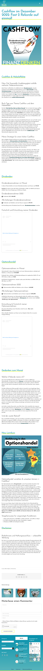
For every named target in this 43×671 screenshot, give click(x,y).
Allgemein (8, 568)
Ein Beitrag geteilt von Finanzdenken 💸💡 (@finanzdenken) (17, 250)
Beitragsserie (18, 409)
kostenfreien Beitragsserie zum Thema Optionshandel (22, 157)
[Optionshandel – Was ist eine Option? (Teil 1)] (16, 660)
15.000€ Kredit (30, 130)
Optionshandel (30, 89)
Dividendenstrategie (6, 91)
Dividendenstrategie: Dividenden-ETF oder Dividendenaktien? (23, 655)
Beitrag (21, 381)
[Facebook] (2, 655)
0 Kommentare (13, 568)
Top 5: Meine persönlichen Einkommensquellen (23, 643)
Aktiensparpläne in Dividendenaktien (18, 141)
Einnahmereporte (28, 88)
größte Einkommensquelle (18, 97)
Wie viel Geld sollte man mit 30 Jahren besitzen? (23, 649)
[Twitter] (4, 655)
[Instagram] (7, 655)
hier (16, 94)
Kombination (26, 94)
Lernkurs (28, 409)
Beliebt (21, 638)
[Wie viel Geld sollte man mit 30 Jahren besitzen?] (16, 649)
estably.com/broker (25, 518)
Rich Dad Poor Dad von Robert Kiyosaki (15, 108)
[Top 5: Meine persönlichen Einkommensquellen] (16, 643)
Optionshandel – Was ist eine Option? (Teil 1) (22, 661)
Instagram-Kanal (24, 423)
